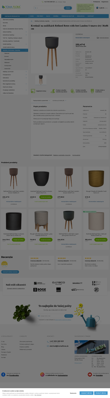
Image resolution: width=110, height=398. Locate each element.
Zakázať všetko (86, 393)
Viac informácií (37, 395)
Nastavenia (73, 393)
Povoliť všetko (101, 393)
